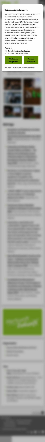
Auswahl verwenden (31, 60)
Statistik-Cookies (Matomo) (18, 53)
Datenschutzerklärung (19, 43)
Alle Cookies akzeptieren (13, 60)
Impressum (16, 67)
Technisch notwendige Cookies (19, 51)
